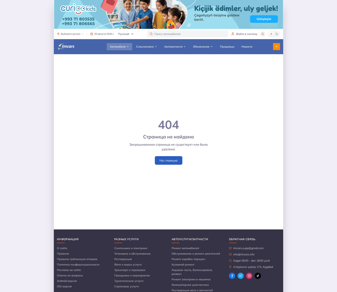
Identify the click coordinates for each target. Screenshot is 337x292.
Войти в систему (246, 34)
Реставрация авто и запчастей (192, 290)
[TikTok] (258, 276)
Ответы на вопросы (70, 275)
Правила (63, 253)
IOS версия (64, 286)
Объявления (201, 46)
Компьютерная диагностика (190, 285)
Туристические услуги (128, 281)
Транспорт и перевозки (129, 270)
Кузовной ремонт (183, 264)
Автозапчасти (173, 46)
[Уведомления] (263, 34)
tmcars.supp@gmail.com (248, 248)
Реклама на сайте (69, 270)
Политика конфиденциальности (78, 264)
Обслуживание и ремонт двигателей (196, 253)
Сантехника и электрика (130, 248)
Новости (246, 46)
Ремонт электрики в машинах (191, 279)
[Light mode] (271, 34)
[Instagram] (249, 276)
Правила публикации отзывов (77, 259)
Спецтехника (145, 46)
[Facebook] (232, 276)
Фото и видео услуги (128, 264)
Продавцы (227, 46)
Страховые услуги (126, 286)
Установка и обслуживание (132, 253)
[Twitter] (241, 276)
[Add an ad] (276, 46)
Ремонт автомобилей (185, 248)
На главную (169, 160)
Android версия (67, 281)
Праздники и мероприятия (132, 275)
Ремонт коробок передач (188, 259)
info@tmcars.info (244, 254)
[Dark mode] (276, 34)
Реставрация (123, 259)
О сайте (62, 248)
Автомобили (118, 46)
